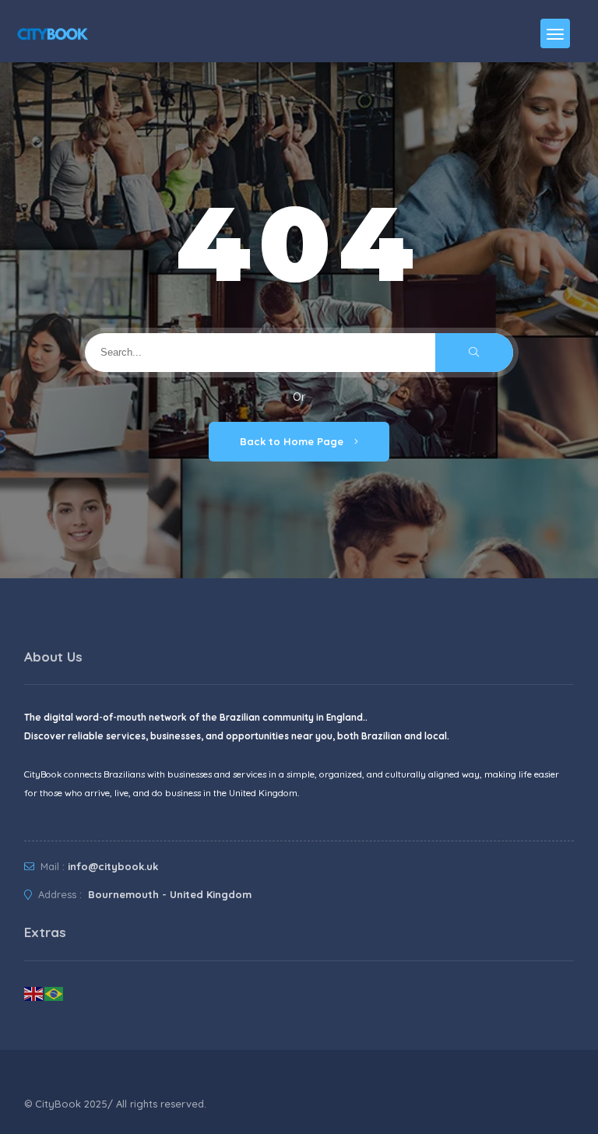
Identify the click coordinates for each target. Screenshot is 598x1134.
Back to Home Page (293, 441)
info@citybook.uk (113, 866)
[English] (34, 992)
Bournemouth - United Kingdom (168, 894)
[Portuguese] (54, 992)
